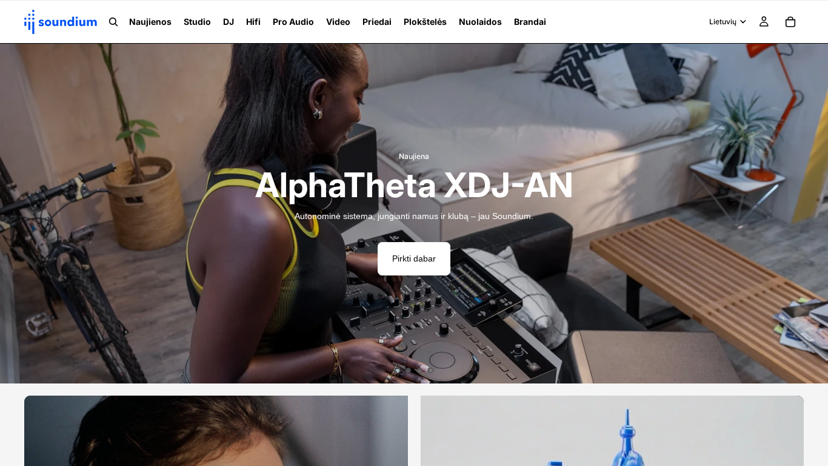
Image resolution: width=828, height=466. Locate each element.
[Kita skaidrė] (809, 213)
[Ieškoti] (113, 21)
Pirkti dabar (414, 258)
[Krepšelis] (790, 21)
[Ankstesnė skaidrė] (18, 213)
